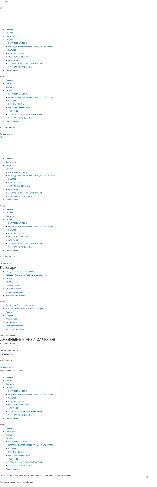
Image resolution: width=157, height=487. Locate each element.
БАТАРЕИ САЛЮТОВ (17, 43)
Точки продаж (12, 70)
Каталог (9, 40)
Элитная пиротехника (15, 295)
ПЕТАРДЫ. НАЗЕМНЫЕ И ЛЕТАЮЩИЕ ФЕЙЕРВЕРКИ (31, 46)
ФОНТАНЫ (13, 60)
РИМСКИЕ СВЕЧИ (16, 53)
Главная (9, 29)
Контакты (10, 36)
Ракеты (9, 278)
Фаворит (4, 1)
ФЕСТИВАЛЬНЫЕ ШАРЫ (19, 57)
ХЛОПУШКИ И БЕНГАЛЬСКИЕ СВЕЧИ (25, 64)
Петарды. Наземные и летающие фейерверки (26, 275)
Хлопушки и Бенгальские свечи (20, 271)
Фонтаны (9, 282)
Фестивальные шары (15, 292)
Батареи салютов (13, 288)
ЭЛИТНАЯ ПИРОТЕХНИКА (20, 67)
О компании (11, 33)
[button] (7, 134)
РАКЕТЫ (12, 50)
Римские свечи (12, 285)
